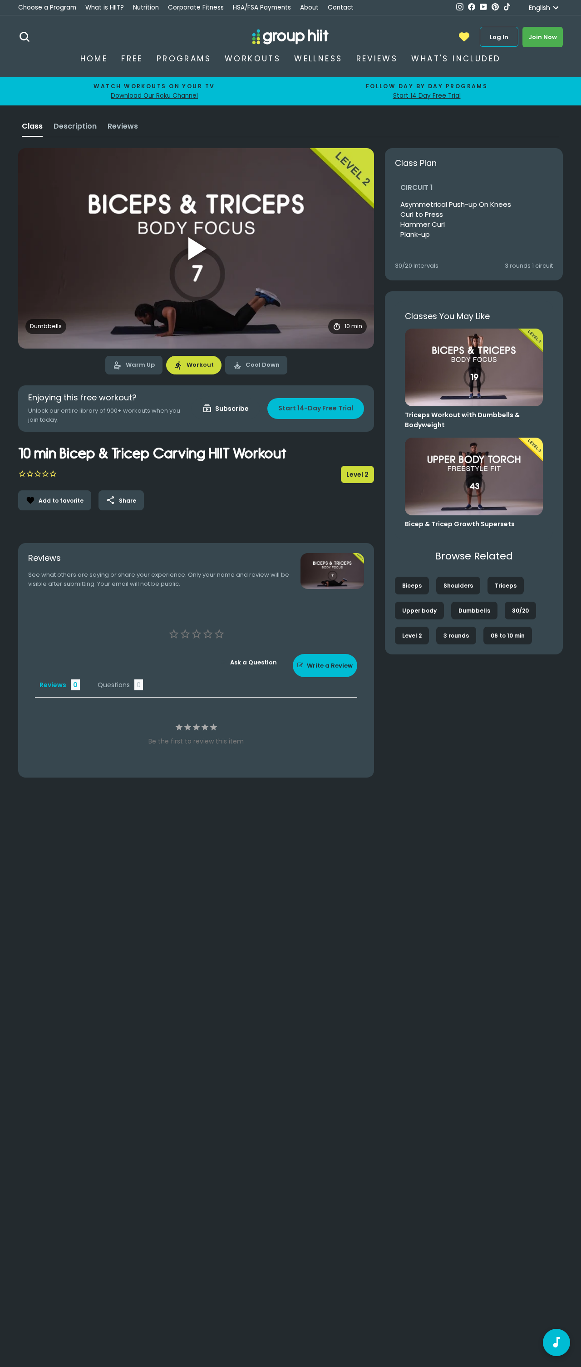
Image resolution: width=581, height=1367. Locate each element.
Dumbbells (474, 610)
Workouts (253, 58)
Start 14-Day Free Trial (315, 408)
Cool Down (256, 365)
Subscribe (225, 408)
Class (32, 126)
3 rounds (456, 635)
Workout (194, 365)
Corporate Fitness (196, 7)
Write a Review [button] (330, 665)
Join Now (542, 37)
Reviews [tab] (52, 684)
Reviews (377, 58)
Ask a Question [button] (253, 662)
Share (121, 500)
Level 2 (412, 635)
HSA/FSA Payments (262, 7)
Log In (499, 37)
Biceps (412, 585)
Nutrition (146, 7)
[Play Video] (196, 248)
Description (75, 126)
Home (94, 58)
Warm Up (134, 365)
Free (132, 58)
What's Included (456, 58)
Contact (341, 7)
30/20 (520, 610)
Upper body (419, 610)
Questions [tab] (114, 684)
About (309, 7)
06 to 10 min (508, 635)
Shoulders (458, 585)
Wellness (318, 58)
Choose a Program (47, 7)
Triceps (506, 585)
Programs (184, 58)
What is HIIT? (104, 7)
